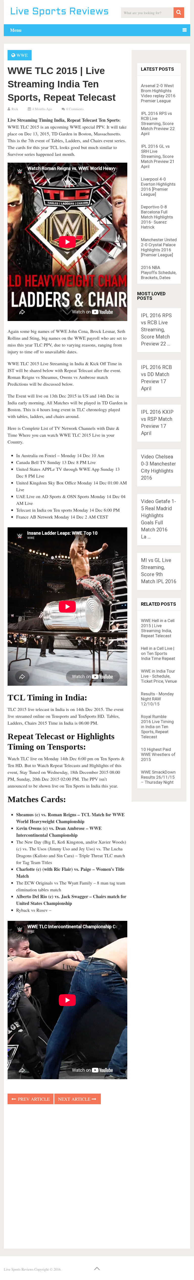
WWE (22, 55)
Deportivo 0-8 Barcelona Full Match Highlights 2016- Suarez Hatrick (157, 217)
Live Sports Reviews (59, 12)
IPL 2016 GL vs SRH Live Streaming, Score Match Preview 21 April (158, 156)
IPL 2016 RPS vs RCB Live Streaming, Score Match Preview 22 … (156, 329)
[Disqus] (67, 1175)
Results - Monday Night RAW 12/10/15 (157, 698)
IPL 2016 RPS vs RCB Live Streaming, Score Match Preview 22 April (158, 123)
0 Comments (75, 109)
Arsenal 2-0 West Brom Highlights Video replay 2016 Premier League (158, 93)
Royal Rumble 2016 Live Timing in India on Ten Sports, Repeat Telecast (157, 726)
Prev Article (33, 1099)
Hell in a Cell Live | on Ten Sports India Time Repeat (158, 653)
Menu (15, 30)
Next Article (75, 1099)
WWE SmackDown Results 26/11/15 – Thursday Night (158, 777)
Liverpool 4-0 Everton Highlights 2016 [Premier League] (158, 187)
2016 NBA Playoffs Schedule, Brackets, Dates (158, 272)
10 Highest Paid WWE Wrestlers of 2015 (158, 754)
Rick (15, 109)
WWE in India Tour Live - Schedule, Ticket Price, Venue (159, 676)
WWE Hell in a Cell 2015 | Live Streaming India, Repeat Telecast (158, 628)
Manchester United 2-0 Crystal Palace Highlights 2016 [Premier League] (159, 247)
